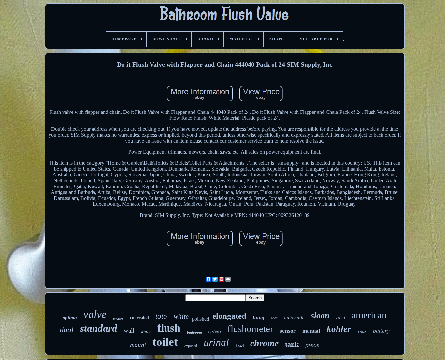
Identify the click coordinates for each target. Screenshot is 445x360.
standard (98, 328)
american (369, 314)
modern (118, 319)
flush (168, 328)
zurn (340, 317)
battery (381, 331)
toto (161, 316)
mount (138, 344)
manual (311, 331)
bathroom (194, 332)
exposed (190, 346)
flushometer (250, 328)
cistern (214, 331)
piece (312, 344)
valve (95, 314)
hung (258, 317)
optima (70, 317)
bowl (240, 346)
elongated (229, 315)
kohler (339, 329)
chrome (264, 343)
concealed (139, 317)
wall (129, 330)
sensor (288, 330)
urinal (216, 342)
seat (274, 317)
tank (292, 344)
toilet (165, 342)
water (146, 331)
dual (67, 329)
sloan (320, 315)
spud (361, 332)
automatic (294, 317)
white (181, 316)
